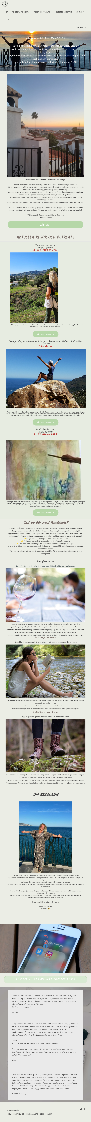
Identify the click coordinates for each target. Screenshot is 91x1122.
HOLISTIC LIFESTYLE (63, 12)
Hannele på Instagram (45, 960)
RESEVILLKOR (19, 1114)
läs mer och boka (45, 334)
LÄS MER (45, 224)
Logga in (81, 27)
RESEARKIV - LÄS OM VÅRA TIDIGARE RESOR (45, 979)
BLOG (7, 19)
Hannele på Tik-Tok (45, 967)
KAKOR (49, 1114)
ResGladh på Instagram (45, 956)
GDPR (42, 1114)
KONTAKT (80, 12)
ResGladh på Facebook (46, 963)
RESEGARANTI (32, 1114)
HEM (7, 12)
